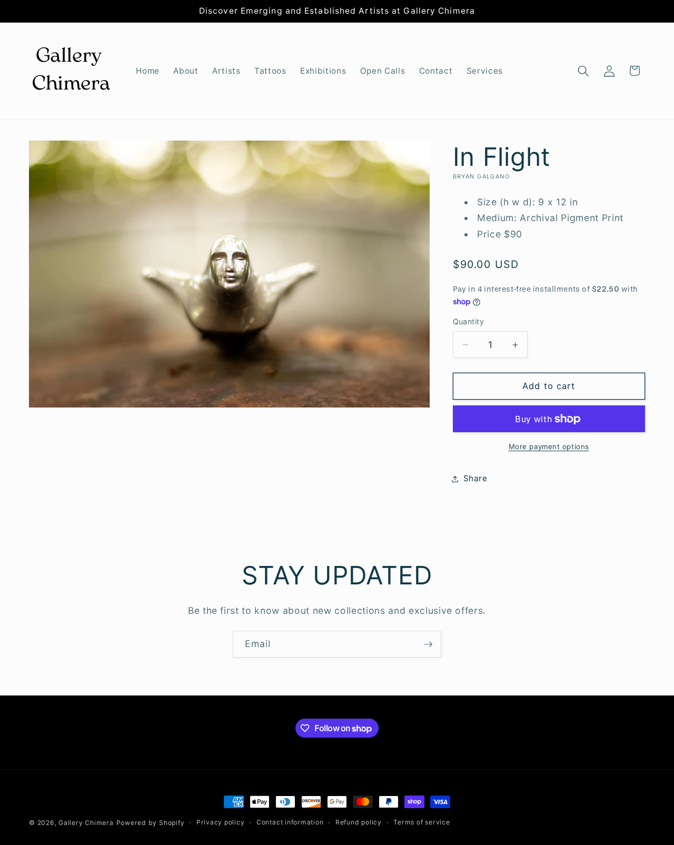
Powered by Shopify (150, 823)
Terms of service (421, 822)
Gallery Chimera (86, 823)
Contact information (290, 822)
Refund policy (358, 822)
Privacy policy (220, 822)
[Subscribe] (428, 644)
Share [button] (475, 478)
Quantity (468, 321)
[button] (583, 70)
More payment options (549, 446)
